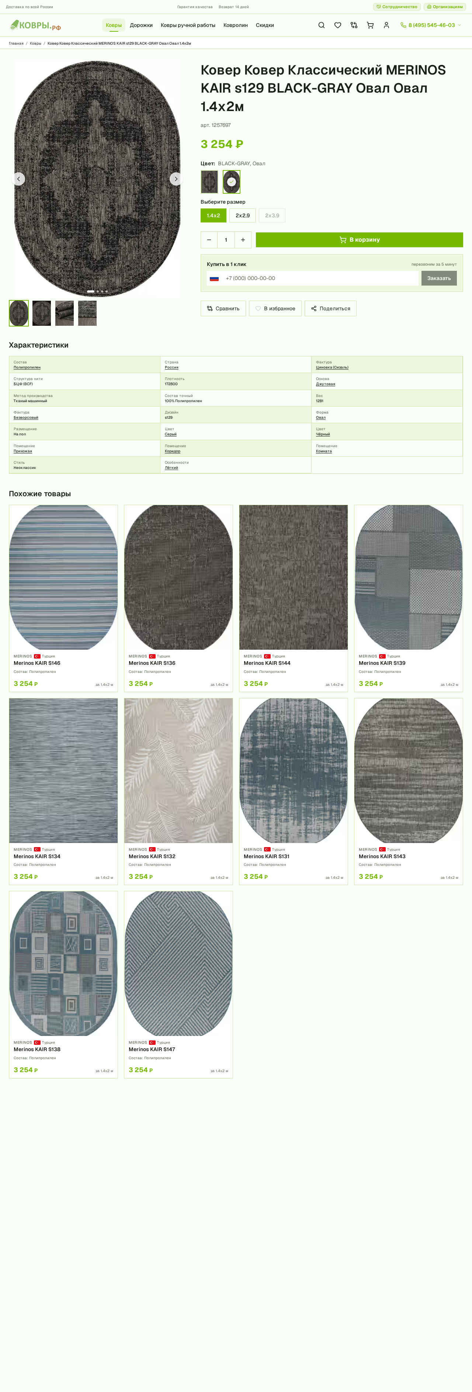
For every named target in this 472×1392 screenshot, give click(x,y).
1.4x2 (213, 215)
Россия (171, 367)
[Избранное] (337, 25)
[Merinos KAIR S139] (408, 598)
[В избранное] (109, 513)
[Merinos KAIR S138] (63, 984)
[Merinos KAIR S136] (178, 598)
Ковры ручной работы (188, 25)
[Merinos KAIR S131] (293, 791)
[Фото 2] (98, 291)
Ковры (114, 25)
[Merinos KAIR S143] (408, 791)
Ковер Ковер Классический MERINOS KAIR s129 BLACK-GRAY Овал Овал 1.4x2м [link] (119, 43)
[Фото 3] (102, 291)
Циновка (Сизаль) (332, 367)
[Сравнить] (109, 526)
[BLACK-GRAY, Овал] (231, 182)
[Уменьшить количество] (209, 240)
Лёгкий (171, 467)
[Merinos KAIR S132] (178, 791)
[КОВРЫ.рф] (35, 25)
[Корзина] (370, 25)
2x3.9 (272, 215)
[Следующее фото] (176, 179)
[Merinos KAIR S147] (178, 984)
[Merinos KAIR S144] (293, 598)
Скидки (265, 25)
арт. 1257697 (215, 125)
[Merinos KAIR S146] (63, 598)
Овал (321, 417)
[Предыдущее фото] (18, 179)
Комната (324, 451)
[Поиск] (321, 25)
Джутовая (325, 383)
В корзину (365, 239)
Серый (171, 434)
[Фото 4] (106, 291)
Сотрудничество (399, 6)
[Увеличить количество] (243, 240)
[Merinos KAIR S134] (63, 791)
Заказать (439, 278)
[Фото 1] (90, 291)
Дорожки (141, 25)
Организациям (448, 6)
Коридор (172, 451)
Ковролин (235, 25)
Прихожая (23, 451)
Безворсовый (26, 417)
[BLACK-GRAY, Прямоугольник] (209, 182)
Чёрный (323, 434)
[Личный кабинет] (386, 25)
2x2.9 (243, 215)
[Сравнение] (354, 25)
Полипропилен (27, 367)
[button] (97, 179)
